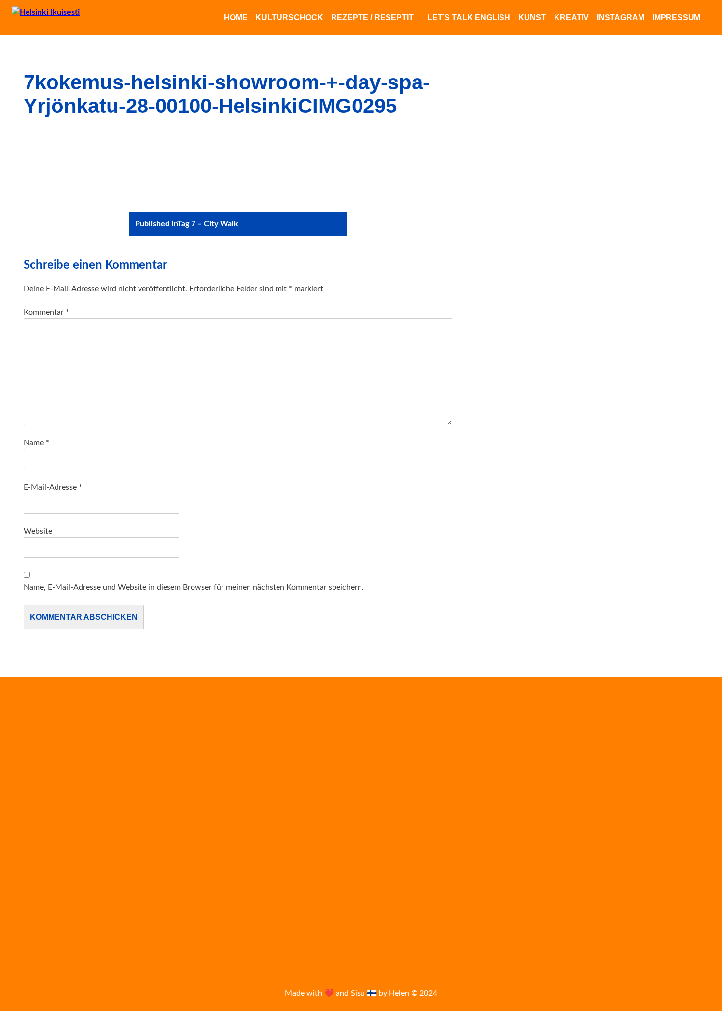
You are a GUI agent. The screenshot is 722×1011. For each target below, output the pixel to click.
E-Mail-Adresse (53, 487)
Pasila (516, 880)
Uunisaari (499, 942)
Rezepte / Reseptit (372, 17)
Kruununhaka (639, 833)
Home (236, 17)
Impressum (676, 17)
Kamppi (668, 783)
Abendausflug (44, 743)
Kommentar (46, 312)
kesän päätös (667, 807)
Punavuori (545, 880)
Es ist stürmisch (46, 811)
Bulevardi (695, 741)
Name (36, 443)
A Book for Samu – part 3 (61, 838)
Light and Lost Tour (532, 855)
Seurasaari (616, 900)
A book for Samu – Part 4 (61, 824)
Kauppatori (555, 806)
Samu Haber (513, 899)
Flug (591, 762)
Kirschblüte (518, 831)
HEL (651, 762)
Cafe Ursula (505, 762)
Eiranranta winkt (48, 730)
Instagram (620, 17)
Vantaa (623, 942)
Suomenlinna (555, 921)
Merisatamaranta (669, 856)
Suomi (593, 921)
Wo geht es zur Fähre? (55, 851)
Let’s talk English (468, 17)
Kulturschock (289, 17)
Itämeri (498, 784)
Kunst (532, 17)
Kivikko (571, 832)
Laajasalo (681, 832)
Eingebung (39, 757)
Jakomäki (537, 783)
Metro (495, 880)
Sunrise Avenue (507, 922)
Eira (534, 762)
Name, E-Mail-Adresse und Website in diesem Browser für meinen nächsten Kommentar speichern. (194, 587)
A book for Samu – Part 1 (61, 892)
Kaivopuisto (593, 783)
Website (38, 531)
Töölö (679, 922)
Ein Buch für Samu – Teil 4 (62, 905)
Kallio (635, 785)
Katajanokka (504, 808)
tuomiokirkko (637, 921)
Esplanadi (563, 761)
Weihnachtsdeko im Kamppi (66, 770)
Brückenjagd (42, 919)
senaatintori (570, 899)
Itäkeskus (678, 762)
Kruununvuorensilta (53, 878)
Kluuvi (605, 832)
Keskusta (613, 806)
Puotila (580, 879)
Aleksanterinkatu (523, 740)
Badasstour (641, 738)
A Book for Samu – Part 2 (61, 865)
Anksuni (582, 740)
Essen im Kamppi (49, 784)
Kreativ (571, 17)
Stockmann (652, 900)
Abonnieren (280, 810)
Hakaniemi (621, 761)
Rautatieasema (635, 879)
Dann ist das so (46, 797)
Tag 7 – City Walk (186, 224)
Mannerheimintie (610, 856)
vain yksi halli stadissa (561, 941)
